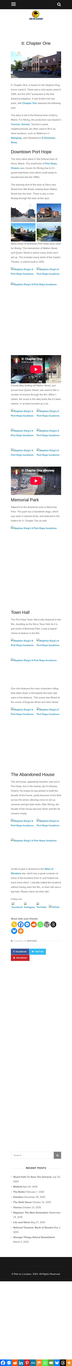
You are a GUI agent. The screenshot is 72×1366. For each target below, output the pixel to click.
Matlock (17, 1186)
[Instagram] (29, 907)
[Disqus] (36, 1012)
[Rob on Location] (36, 21)
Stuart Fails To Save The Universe (32, 1177)
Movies (32, 941)
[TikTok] (54, 910)
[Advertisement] (36, 333)
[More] (21, 931)
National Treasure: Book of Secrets (33, 1227)
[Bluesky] (14, 931)
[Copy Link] (14, 924)
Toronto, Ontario (20, 124)
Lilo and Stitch (21, 1222)
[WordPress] (47, 924)
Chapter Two (29, 103)
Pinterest (21, 958)
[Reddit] (34, 924)
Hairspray (16, 137)
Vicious (17, 1207)
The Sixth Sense (22, 1202)
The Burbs (19, 1191)
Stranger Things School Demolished (34, 1237)
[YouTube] (42, 907)
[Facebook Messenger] (27, 924)
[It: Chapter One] (36, 64)
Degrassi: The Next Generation (30, 1212)
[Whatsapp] (40, 924)
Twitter (39, 952)
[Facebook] (17, 907)
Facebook (21, 952)
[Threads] (53, 924)
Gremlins (18, 1197)
